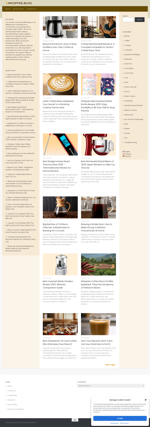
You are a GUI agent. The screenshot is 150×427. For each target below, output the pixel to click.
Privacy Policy (124, 423)
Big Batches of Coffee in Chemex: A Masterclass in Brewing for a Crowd (56, 227)
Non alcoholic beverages (134, 119)
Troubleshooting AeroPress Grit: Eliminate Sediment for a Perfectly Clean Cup (20, 239)
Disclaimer (11, 400)
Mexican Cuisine (131, 110)
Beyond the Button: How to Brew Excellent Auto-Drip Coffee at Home (60, 47)
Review (127, 129)
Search (125, 16)
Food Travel (129, 73)
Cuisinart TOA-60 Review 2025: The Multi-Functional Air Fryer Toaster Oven (19, 224)
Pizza (126, 124)
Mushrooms (129, 115)
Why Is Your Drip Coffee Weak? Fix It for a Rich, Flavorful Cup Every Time (20, 231)
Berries (127, 36)
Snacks (127, 133)
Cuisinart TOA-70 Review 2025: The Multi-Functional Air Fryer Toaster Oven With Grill (19, 216)
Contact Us (31, 9)
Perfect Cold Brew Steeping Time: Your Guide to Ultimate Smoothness (20, 199)
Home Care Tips (130, 87)
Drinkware (128, 59)
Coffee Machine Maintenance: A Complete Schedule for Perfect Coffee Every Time (98, 47)
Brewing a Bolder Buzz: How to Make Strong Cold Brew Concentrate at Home (96, 227)
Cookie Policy (114, 423)
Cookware (128, 50)
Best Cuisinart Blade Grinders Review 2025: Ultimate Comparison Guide (58, 284)
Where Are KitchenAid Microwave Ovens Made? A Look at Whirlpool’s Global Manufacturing (18, 183)
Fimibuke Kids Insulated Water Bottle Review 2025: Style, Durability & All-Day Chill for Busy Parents (19, 100)
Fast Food (128, 64)
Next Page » (111, 364)
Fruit (126, 78)
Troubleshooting (131, 142)
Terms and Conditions (15, 409)
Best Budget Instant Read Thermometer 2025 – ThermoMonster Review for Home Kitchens (19, 109)
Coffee (127, 41)
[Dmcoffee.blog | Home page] (19, 3)
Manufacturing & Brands (134, 105)
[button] (146, 400)
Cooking (128, 45)
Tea (126, 138)
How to (127, 92)
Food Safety (129, 68)
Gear (126, 82)
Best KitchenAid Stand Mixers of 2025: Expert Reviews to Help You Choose (98, 164)
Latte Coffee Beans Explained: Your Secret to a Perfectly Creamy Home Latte (58, 104)
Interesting (129, 101)
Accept (120, 418)
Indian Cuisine (130, 96)
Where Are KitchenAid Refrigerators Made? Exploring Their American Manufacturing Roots (19, 248)
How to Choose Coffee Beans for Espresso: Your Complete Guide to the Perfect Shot (19, 206)
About (7, 9)
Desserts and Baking (132, 55)
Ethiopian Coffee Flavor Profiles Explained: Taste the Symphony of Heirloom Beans (97, 284)
